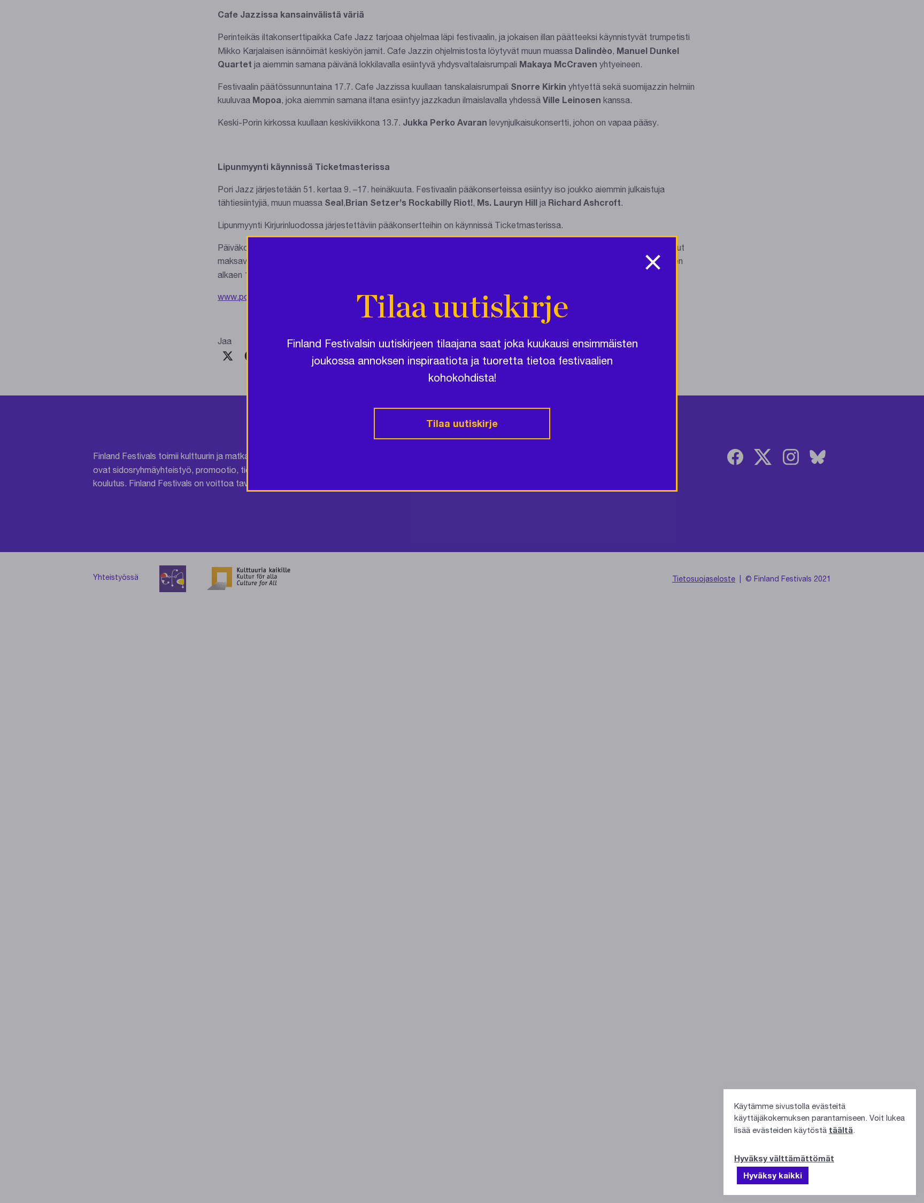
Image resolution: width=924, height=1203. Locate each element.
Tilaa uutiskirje (462, 423)
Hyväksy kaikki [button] (772, 1175)
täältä (841, 1130)
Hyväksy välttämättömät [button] (784, 1158)
